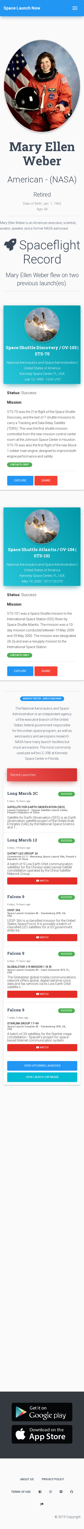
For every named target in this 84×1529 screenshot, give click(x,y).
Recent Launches (23, 775)
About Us (27, 1479)
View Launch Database (42, 1077)
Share (46, 480)
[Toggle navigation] (74, 8)
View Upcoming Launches (42, 1065)
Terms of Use (21, 1491)
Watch (44, 880)
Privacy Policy (53, 1479)
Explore (20, 480)
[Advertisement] (42, 1133)
